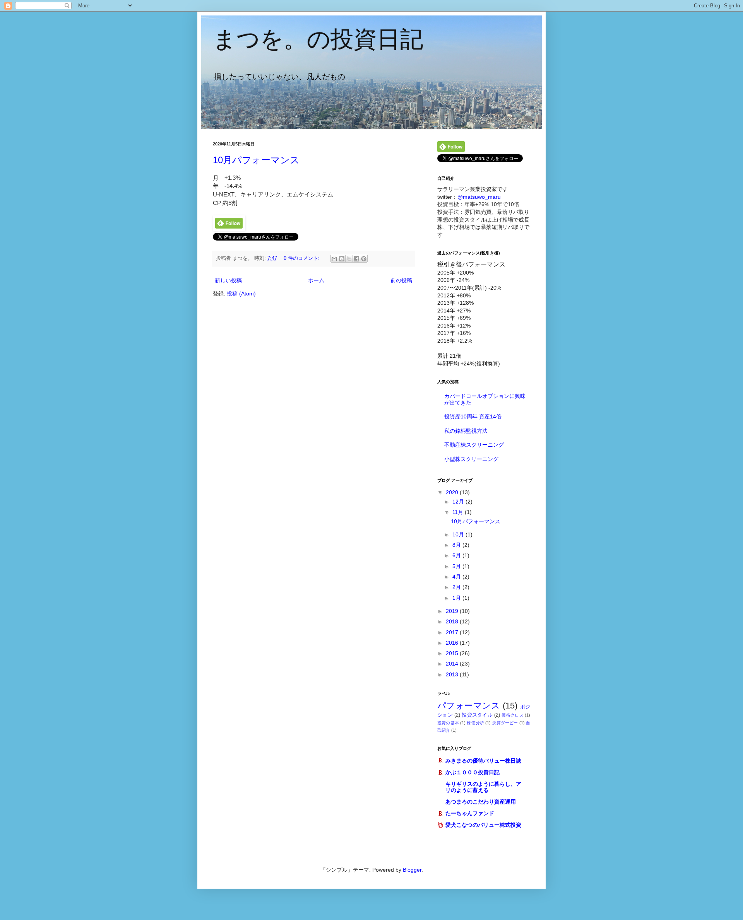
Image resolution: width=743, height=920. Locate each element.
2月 (457, 587)
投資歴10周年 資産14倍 (473, 416)
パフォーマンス (468, 705)
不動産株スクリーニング (474, 445)
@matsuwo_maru (479, 197)
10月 (459, 534)
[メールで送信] (334, 259)
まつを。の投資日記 (318, 39)
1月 (457, 598)
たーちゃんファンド (469, 813)
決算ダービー (505, 722)
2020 (453, 492)
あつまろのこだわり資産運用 (480, 802)
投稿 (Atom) (241, 293)
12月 (459, 501)
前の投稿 (401, 280)
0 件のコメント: (302, 258)
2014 (453, 664)
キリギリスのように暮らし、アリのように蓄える (483, 787)
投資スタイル (477, 715)
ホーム (316, 280)
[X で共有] (349, 259)
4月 (457, 577)
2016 (453, 643)
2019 (453, 611)
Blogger (412, 870)
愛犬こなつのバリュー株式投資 (483, 825)
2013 (453, 674)
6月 (457, 555)
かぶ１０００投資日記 (472, 772)
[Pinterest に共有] (364, 259)
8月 (457, 545)
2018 (453, 621)
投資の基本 (448, 722)
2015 (453, 653)
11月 (458, 512)
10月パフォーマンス (256, 160)
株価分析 (475, 722)
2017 (453, 632)
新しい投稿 (228, 280)
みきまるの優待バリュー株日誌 (483, 761)
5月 (457, 566)
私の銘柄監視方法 (466, 431)
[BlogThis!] (342, 259)
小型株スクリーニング (471, 459)
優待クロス (512, 715)
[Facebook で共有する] (356, 259)
